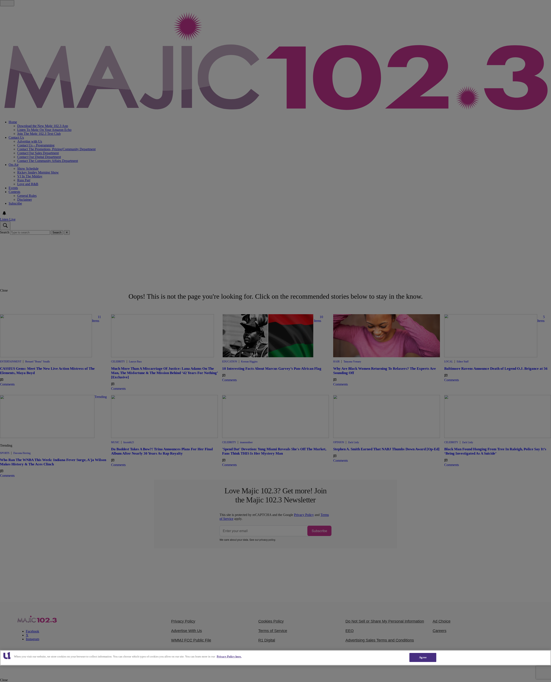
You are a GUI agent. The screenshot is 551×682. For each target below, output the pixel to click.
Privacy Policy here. (229, 656)
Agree (423, 657)
